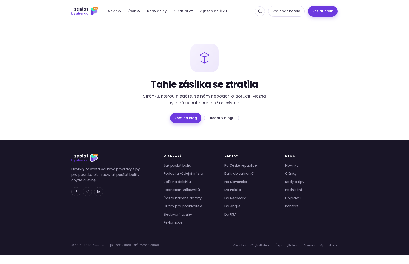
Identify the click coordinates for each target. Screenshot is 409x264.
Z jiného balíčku (213, 11)
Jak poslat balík (177, 165)
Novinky (114, 11)
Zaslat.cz (240, 245)
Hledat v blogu (221, 118)
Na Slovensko (235, 181)
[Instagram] (87, 191)
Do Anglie (232, 206)
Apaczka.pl (329, 245)
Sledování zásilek (178, 214)
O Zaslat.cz (183, 11)
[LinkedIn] (98, 191)
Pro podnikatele (286, 11)
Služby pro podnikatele (183, 206)
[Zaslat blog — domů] (84, 11)
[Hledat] (260, 11)
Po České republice (240, 165)
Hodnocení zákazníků (182, 189)
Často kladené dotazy (183, 198)
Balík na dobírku (177, 181)
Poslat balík (322, 11)
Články (134, 11)
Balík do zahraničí (239, 173)
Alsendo (310, 245)
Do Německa (235, 198)
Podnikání (293, 189)
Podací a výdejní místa (183, 173)
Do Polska (232, 189)
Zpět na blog (186, 118)
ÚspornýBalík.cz (288, 245)
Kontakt (291, 206)
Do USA (230, 214)
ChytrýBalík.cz (261, 245)
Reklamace (173, 222)
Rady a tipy (157, 11)
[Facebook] (75, 191)
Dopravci (293, 198)
